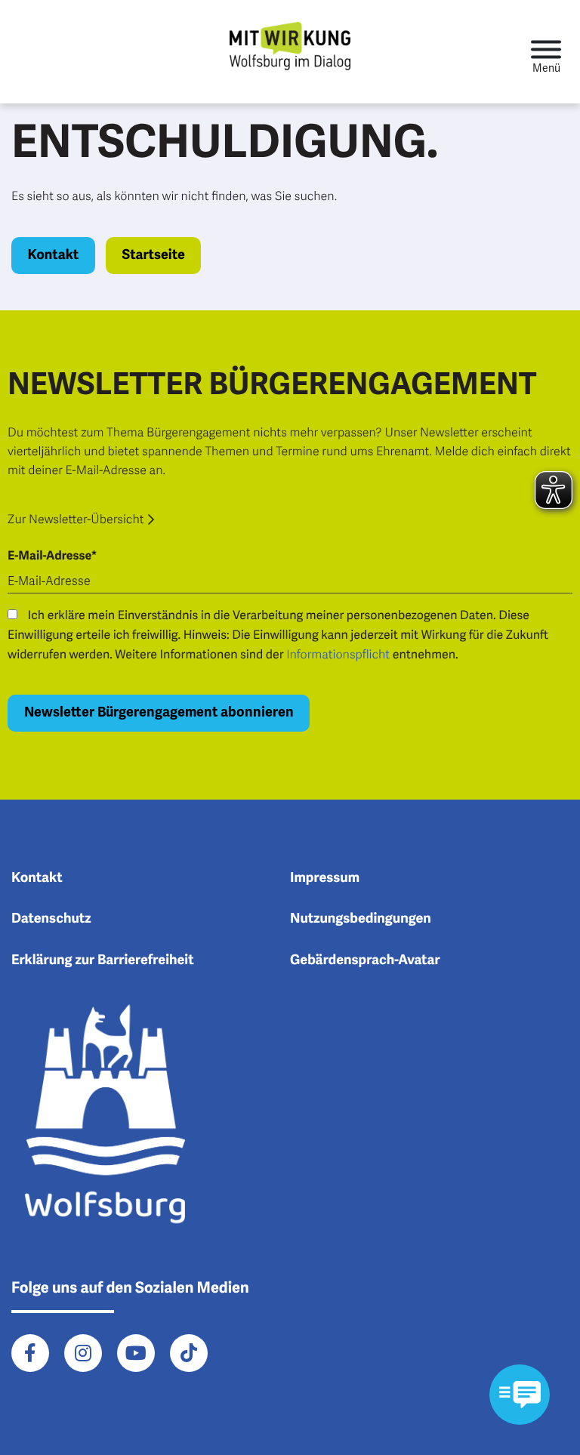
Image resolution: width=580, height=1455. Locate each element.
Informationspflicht (338, 654)
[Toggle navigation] (546, 52)
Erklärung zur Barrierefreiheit (102, 960)
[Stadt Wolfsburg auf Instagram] (83, 1353)
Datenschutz (51, 919)
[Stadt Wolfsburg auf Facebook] (30, 1353)
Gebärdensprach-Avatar (365, 960)
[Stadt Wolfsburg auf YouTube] (136, 1353)
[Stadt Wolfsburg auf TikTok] (189, 1353)
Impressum (324, 878)
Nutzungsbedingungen (360, 919)
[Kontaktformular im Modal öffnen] (519, 1394)
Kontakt (53, 255)
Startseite (153, 255)
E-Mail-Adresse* (52, 555)
